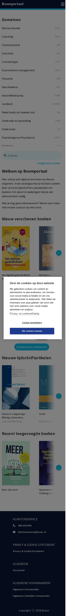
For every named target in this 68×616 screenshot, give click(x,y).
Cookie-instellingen (32, 323)
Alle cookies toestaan (32, 331)
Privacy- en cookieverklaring (24, 313)
